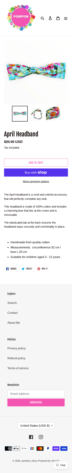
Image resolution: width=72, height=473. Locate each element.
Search (12, 302)
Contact (12, 312)
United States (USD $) (34, 425)
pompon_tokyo (30, 460)
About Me (13, 322)
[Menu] (66, 18)
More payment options (36, 181)
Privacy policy (16, 348)
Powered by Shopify (49, 460)
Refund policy (16, 358)
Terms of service (18, 368)
